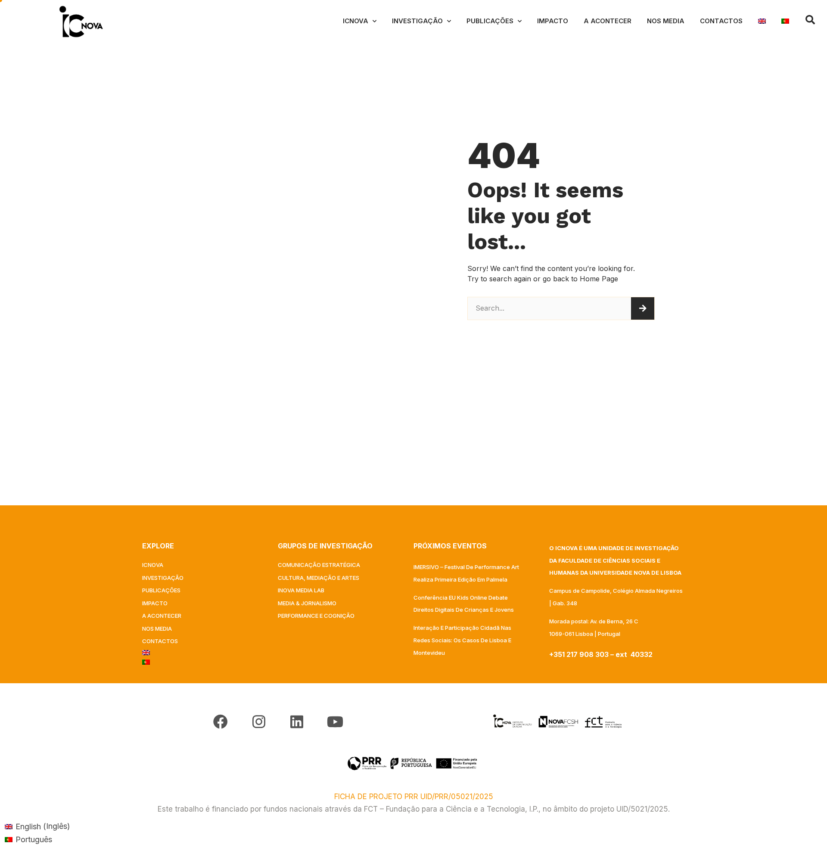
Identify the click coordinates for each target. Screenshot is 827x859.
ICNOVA (355, 21)
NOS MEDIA (665, 21)
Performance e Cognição (316, 615)
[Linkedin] (297, 722)
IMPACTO (552, 21)
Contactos (721, 21)
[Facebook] (220, 722)
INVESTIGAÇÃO (417, 21)
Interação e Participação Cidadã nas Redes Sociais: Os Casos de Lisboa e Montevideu (462, 640)
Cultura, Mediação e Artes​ (318, 577)
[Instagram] (259, 722)
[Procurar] (642, 308)
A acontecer (607, 21)
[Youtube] (335, 722)
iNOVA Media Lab (301, 590)
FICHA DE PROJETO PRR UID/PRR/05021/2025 (413, 796)
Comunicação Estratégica (319, 564)
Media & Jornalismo (307, 603)
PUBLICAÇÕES (489, 21)
